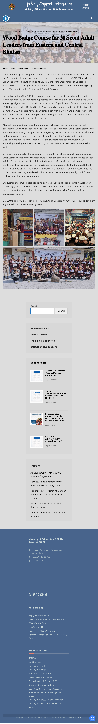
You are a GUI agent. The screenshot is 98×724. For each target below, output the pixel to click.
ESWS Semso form (37, 623)
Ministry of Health (37, 666)
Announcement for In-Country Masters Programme (55, 373)
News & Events (17, 31)
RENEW (32, 658)
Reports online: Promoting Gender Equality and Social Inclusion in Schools (54, 417)
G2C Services (35, 662)
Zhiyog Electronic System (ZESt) (44, 681)
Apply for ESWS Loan (39, 615)
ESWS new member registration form (46, 619)
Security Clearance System (41, 685)
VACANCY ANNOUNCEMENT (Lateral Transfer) (53, 439)
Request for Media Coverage (42, 631)
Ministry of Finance (37, 669)
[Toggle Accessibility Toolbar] (6, 18)
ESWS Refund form (38, 627)
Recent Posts (38, 362)
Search (34, 306)
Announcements (39, 328)
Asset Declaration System (41, 677)
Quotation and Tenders (43, 346)
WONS (79, 718)
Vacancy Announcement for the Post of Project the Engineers (55, 394)
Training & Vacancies (42, 340)
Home (5, 31)
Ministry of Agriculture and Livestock (46, 699)
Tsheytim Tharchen (39, 68)
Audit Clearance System (40, 673)
